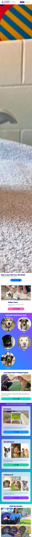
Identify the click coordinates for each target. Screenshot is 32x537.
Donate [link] (22, 2)
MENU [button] (27, 2)
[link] (6, 3)
